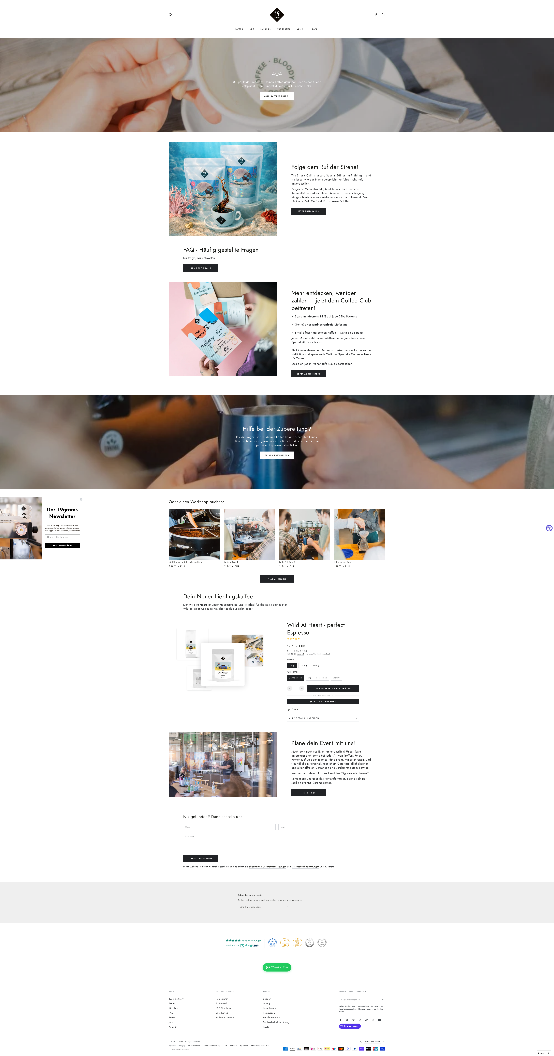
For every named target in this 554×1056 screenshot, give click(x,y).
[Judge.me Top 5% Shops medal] (309, 942)
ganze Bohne (295, 677)
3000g (316, 665)
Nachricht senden (200, 858)
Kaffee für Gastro (225, 1017)
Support (267, 998)
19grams (180, 1041)
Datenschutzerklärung (211, 1045)
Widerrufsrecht (194, 1045)
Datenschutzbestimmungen (305, 866)
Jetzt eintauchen (308, 211)
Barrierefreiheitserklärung (276, 1022)
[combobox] (544, 1053)
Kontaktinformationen (180, 1050)
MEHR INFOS (309, 793)
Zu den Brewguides (277, 455)
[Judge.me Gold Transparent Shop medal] (285, 942)
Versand (300, 654)
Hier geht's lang (200, 268)
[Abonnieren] (288, 907)
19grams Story (176, 998)
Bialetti (336, 677)
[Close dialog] (81, 499)
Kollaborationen (271, 1017)
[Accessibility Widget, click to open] (549, 528)
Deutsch (541, 1053)
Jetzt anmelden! (62, 545)
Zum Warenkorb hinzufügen (333, 688)
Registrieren (222, 998)
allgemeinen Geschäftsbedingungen (267, 866)
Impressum (244, 1045)
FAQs (171, 1012)
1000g (304, 665)
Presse (172, 1017)
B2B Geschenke (224, 1008)
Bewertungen (269, 1008)
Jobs (171, 1022)
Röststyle (173, 1008)
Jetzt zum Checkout (323, 701)
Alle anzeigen (277, 579)
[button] (170, 15)
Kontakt (172, 1026)
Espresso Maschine (317, 677)
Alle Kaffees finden (277, 96)
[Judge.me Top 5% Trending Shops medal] (322, 942)
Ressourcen (269, 1012)
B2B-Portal (221, 1003)
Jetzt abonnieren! (308, 374)
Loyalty (266, 1003)
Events (172, 1003)
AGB (225, 1045)
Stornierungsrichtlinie (259, 1045)
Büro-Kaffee (222, 1012)
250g (292, 665)
